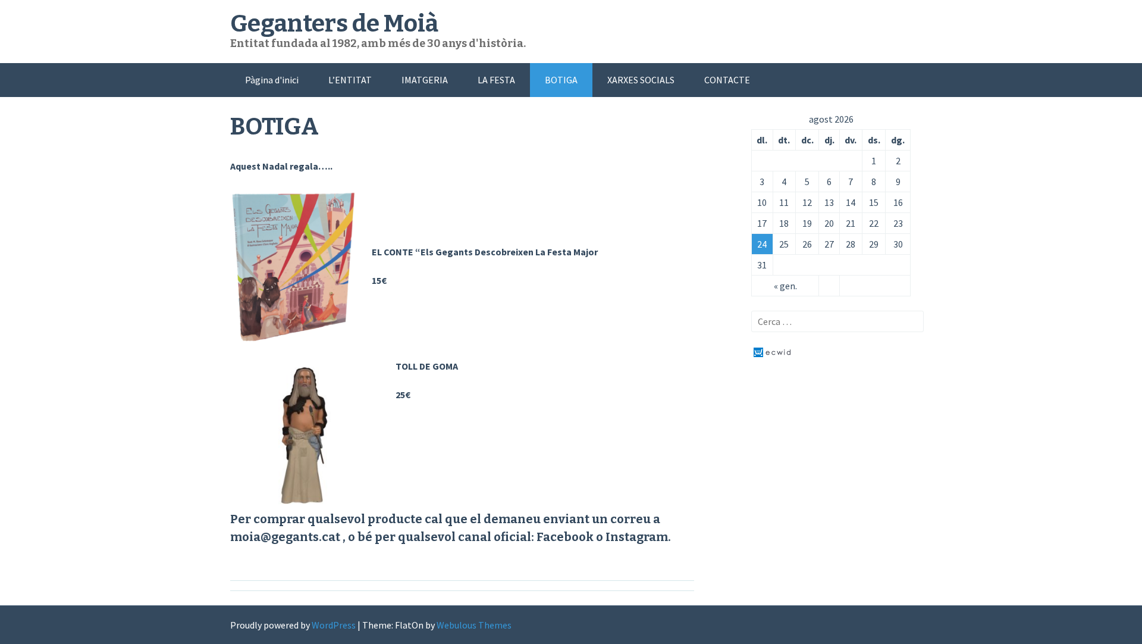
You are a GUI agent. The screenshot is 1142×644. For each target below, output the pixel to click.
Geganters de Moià (334, 24)
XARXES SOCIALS (640, 80)
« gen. (785, 286)
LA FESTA (496, 80)
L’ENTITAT (350, 80)
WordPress (334, 625)
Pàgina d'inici (272, 80)
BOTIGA (561, 80)
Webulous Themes (474, 625)
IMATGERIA (424, 80)
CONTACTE (727, 80)
